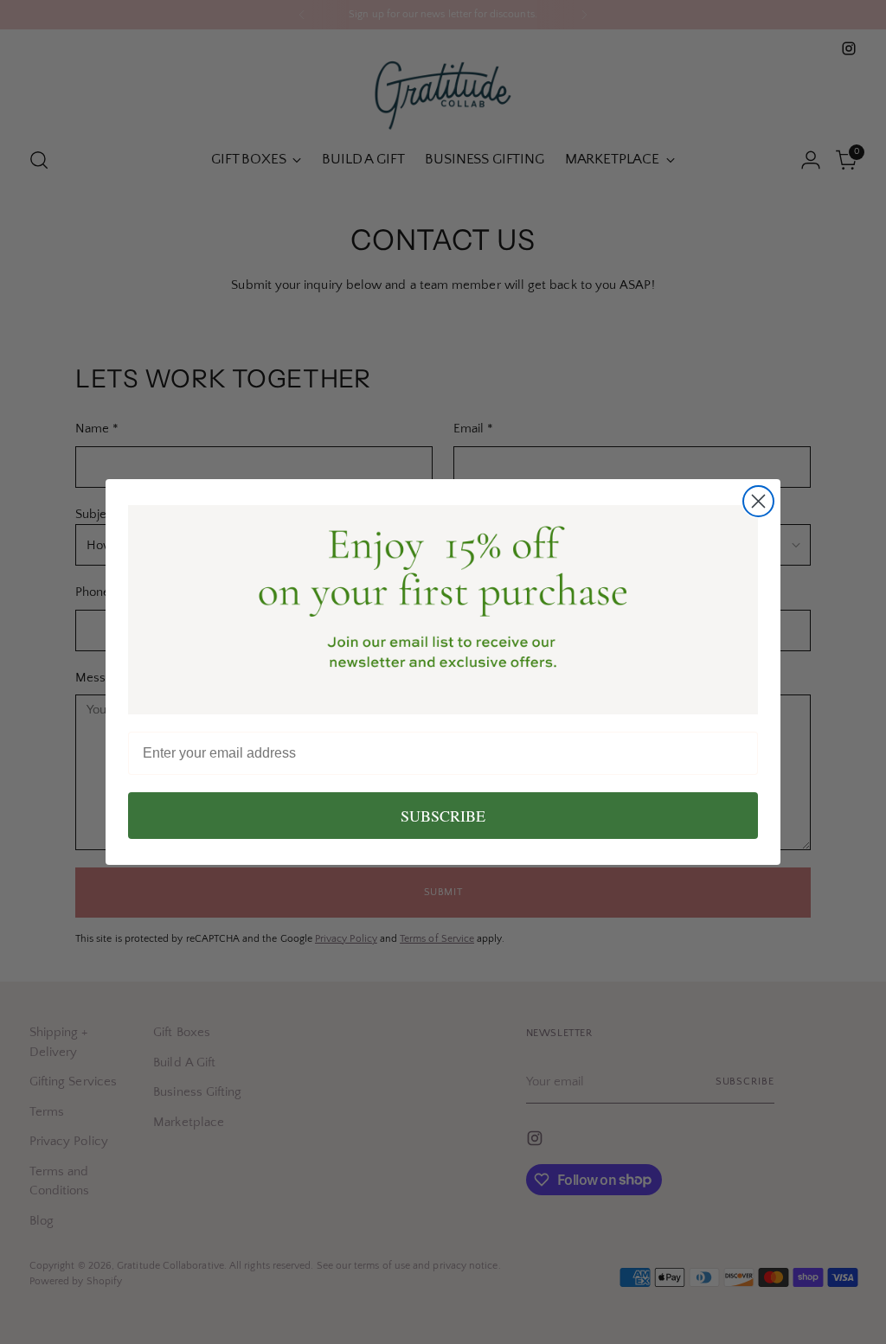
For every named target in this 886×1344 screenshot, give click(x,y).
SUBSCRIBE (443, 815)
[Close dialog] (758, 501)
